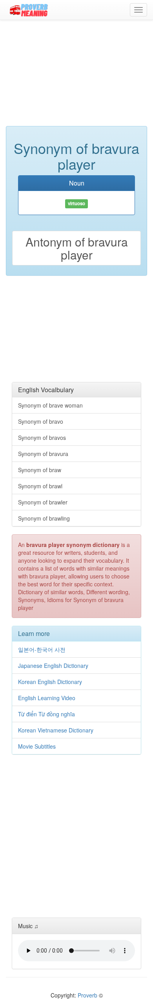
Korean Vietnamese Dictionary (55, 730)
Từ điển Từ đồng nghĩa (46, 714)
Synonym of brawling (44, 518)
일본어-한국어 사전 (42, 649)
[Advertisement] (76, 77)
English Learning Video (46, 698)
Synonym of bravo (40, 421)
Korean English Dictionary (50, 682)
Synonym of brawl (40, 486)
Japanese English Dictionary (53, 665)
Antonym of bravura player (77, 248)
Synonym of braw (39, 470)
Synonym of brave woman (50, 405)
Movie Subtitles (37, 746)
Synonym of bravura (43, 454)
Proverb (87, 995)
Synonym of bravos (42, 437)
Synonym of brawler (42, 502)
